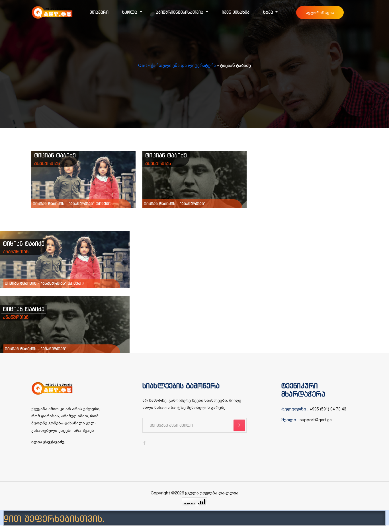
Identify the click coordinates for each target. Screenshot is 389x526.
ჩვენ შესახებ (235, 12)
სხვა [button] (269, 12)
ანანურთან (47, 163)
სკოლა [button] (130, 12)
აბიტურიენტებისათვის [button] (180, 12)
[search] (239, 425)
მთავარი (99, 12)
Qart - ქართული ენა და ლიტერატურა (177, 65)
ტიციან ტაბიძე (55, 155)
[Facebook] (144, 443)
